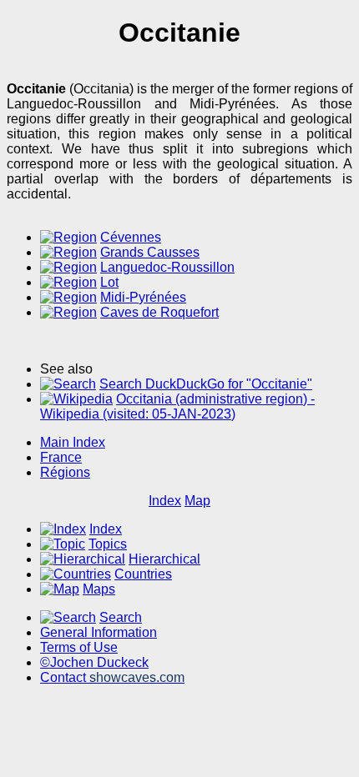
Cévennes (130, 237)
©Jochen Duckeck (94, 662)
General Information (98, 632)
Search (120, 617)
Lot (109, 282)
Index (165, 501)
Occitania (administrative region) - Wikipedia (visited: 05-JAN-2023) (177, 406)
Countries (143, 574)
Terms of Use (79, 647)
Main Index (72, 442)
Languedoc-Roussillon (167, 267)
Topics (107, 544)
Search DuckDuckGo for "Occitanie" (205, 384)
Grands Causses (150, 252)
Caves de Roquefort (159, 312)
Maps (99, 589)
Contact (112, 677)
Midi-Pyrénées (143, 297)
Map (197, 501)
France (61, 457)
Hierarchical (164, 559)
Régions (65, 472)
